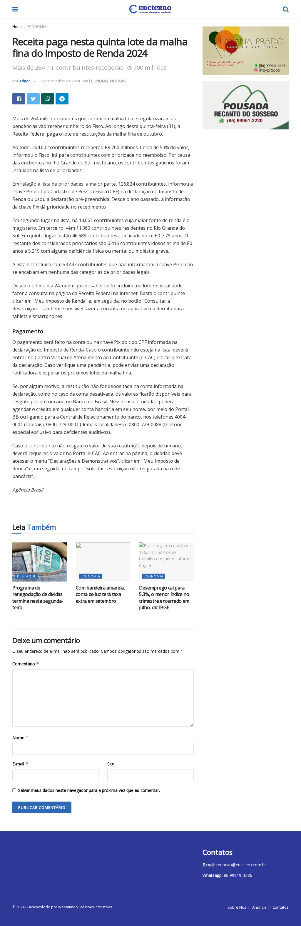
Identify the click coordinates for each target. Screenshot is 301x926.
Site (110, 764)
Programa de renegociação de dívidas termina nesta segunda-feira (37, 597)
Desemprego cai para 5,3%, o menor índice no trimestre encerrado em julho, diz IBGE (164, 597)
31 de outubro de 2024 (60, 81)
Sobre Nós (237, 907)
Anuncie (259, 907)
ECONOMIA (36, 26)
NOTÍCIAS (118, 81)
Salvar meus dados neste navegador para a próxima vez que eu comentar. (89, 790)
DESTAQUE (26, 576)
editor (24, 81)
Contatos (280, 907)
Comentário (25, 664)
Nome (20, 737)
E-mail (20, 764)
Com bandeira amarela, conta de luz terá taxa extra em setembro (100, 594)
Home (17, 26)
